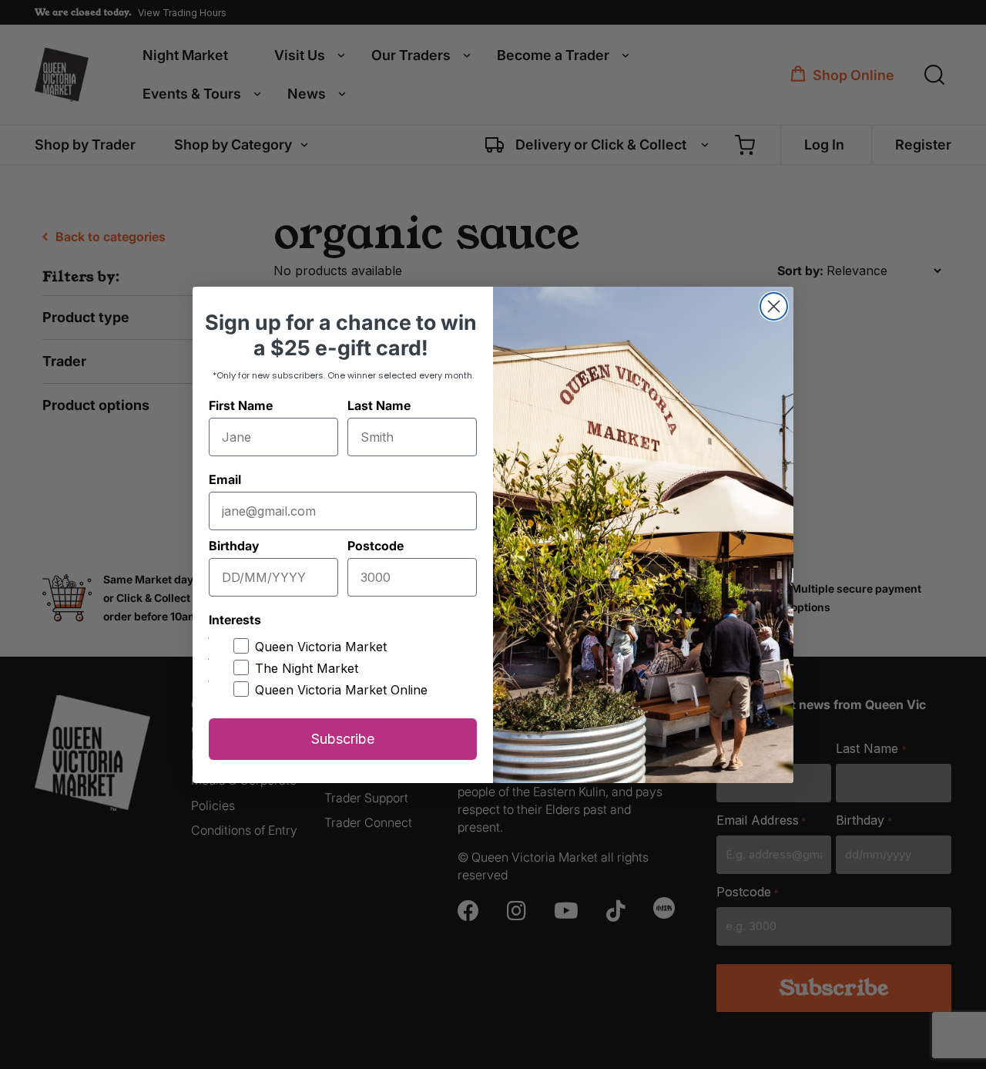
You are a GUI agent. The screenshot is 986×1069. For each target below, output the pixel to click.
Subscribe (342, 739)
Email (225, 479)
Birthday (234, 545)
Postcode (375, 545)
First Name (241, 405)
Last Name (379, 405)
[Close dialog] (773, 306)
